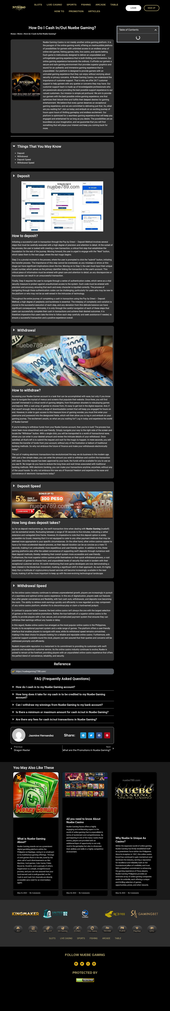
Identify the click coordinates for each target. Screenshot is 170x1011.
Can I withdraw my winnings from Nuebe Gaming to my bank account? (59, 704)
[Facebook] (76, 964)
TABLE (114, 4)
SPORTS (71, 4)
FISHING (86, 4)
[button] (62, 687)
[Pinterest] (94, 964)
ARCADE (100, 4)
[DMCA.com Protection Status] (85, 981)
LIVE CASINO (54, 4)
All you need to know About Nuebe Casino (83, 820)
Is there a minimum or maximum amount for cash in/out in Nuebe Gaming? (62, 712)
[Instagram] (88, 964)
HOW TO (59, 11)
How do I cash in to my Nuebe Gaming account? (45, 687)
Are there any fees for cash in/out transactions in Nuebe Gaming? (56, 719)
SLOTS (38, 4)
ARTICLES (94, 11)
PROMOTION (76, 11)
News (19, 34)
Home (13, 34)
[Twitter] (82, 964)
